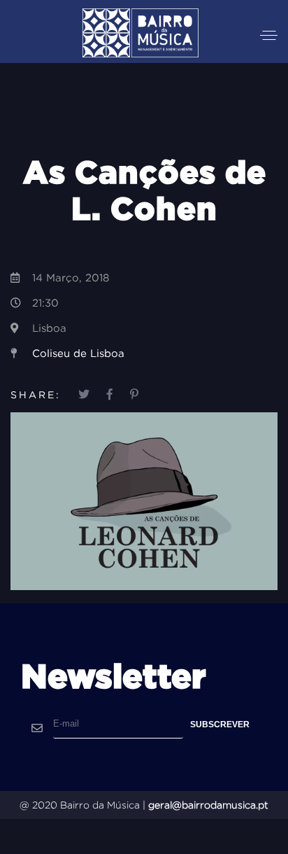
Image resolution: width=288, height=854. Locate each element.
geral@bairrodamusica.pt (208, 805)
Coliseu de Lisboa (78, 353)
